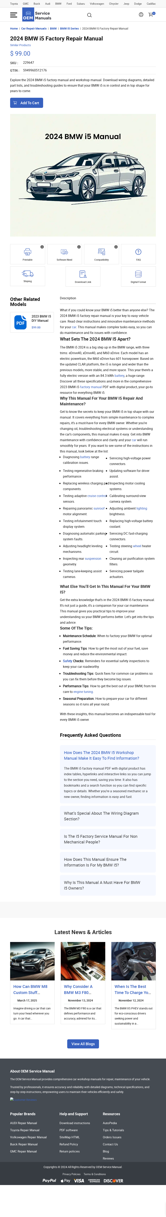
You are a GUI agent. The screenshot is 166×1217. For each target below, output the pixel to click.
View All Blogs (83, 1043)
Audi (47, 3)
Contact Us (110, 1144)
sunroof (99, 508)
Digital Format (138, 282)
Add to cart (29, 102)
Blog (106, 1151)
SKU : (14, 63)
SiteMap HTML (70, 1137)
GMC (26, 3)
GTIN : (14, 70)
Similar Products (20, 45)
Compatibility (101, 259)
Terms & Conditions (95, 1174)
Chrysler (113, 3)
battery (119, 375)
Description (68, 298)
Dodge (138, 3)
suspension (93, 558)
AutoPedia (110, 1123)
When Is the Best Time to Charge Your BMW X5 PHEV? (133, 992)
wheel (137, 546)
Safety (67, 661)
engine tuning (83, 691)
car (74, 327)
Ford (69, 3)
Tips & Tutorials (113, 1130)
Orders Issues (112, 1137)
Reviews (108, 1158)
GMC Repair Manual (23, 1151)
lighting (141, 508)
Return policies (70, 1151)
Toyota (14, 3)
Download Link (83, 282)
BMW (58, 3)
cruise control (97, 496)
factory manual (91, 387)
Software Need (64, 259)
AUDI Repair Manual (23, 1123)
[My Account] (141, 16)
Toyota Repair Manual (24, 1130)
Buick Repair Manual (24, 1144)
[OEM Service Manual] (37, 14)
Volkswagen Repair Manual (28, 1137)
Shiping (27, 281)
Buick (37, 3)
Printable (27, 259)
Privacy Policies (72, 1174)
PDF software (69, 1130)
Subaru (81, 3)
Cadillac (151, 3)
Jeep (126, 3)
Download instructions (75, 1123)
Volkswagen (97, 3)
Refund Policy (69, 1144)
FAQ (138, 259)
